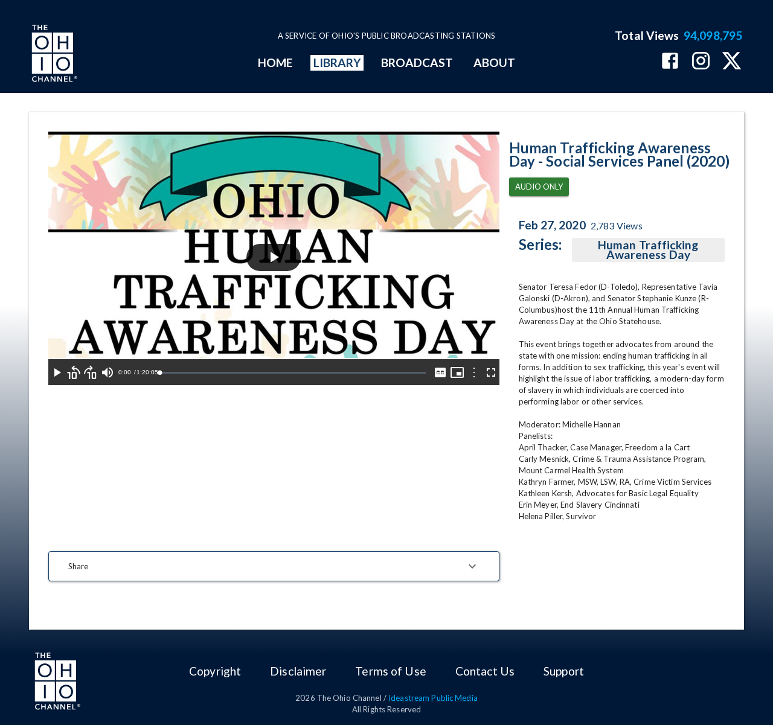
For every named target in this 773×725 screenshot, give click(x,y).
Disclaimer (298, 671)
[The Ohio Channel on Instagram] (700, 62)
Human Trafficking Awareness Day (648, 249)
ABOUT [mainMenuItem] (494, 62)
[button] (274, 566)
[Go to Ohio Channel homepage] (53, 55)
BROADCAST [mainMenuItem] (417, 62)
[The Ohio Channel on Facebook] (670, 62)
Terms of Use (390, 671)
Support (564, 671)
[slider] (292, 373)
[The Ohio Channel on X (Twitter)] (731, 62)
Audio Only (539, 186)
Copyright (215, 671)
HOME (275, 62)
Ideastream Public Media (433, 698)
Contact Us (485, 671)
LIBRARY (337, 62)
